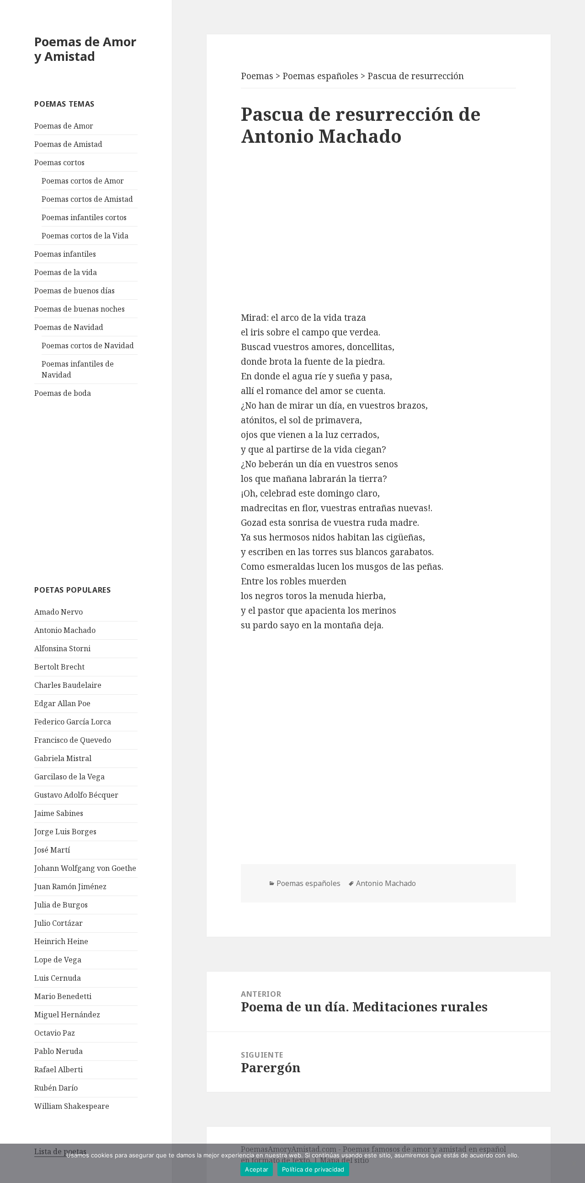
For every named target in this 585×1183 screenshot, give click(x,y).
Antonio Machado (65, 630)
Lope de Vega (57, 960)
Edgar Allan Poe (62, 703)
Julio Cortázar (58, 923)
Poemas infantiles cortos (84, 217)
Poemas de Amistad (68, 144)
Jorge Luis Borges (65, 831)
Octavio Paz (54, 1033)
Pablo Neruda (58, 1051)
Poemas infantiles (65, 254)
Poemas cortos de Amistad (87, 199)
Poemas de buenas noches (79, 309)
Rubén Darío (56, 1088)
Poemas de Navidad (68, 327)
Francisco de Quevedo (72, 740)
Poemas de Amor (63, 126)
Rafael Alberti (58, 1069)
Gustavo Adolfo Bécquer (76, 795)
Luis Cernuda (57, 978)
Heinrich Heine (61, 941)
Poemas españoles (308, 883)
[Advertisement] (102, 490)
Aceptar (256, 1169)
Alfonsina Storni (62, 648)
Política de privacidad (313, 1169)
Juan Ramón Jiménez (70, 886)
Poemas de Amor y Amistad (85, 49)
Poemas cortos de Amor (83, 181)
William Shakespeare (71, 1106)
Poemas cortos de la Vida (85, 236)
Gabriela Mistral (62, 758)
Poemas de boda (62, 393)
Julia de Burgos (61, 905)
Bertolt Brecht (59, 667)
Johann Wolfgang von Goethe (85, 868)
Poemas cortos (59, 162)
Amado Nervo (58, 612)
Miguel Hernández (67, 1015)
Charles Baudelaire (67, 685)
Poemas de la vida (65, 272)
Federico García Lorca (72, 722)
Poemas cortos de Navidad (88, 345)
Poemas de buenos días (74, 291)
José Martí (52, 850)
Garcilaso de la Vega (69, 777)
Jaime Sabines (58, 813)
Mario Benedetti (62, 996)
